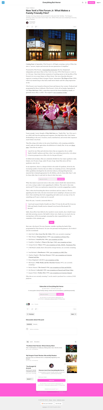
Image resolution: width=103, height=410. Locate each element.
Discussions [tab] (36, 341)
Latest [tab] (31, 341)
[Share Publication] (85, 2)
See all (29, 379)
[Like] (27, 351)
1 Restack (36, 304)
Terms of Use (58, 383)
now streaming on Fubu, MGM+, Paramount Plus (61, 245)
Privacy (50, 400)
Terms (54, 400)
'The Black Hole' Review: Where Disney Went (40, 346)
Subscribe (91, 2)
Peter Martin (32, 22)
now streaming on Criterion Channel (61, 273)
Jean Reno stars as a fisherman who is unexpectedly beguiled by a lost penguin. (43, 358)
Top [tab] (27, 341)
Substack (44, 407)
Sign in (98, 2)
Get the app (58, 403)
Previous (31, 314)
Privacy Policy (62, 385)
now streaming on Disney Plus (60, 237)
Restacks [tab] (35, 324)
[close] (65, 364)
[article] (51, 348)
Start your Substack (48, 403)
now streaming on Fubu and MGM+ (60, 268)
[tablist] (32, 324)
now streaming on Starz (64, 242)
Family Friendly (30, 8)
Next (72, 314)
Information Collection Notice (51, 385)
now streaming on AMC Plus (58, 252)
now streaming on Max (60, 93)
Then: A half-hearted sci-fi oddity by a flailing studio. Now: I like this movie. (44, 347)
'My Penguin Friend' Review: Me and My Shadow (41, 355)
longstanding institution (50, 70)
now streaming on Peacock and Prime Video (60, 270)
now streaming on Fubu (56, 240)
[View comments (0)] (32, 26)
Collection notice (61, 400)
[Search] (82, 2)
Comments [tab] (29, 324)
